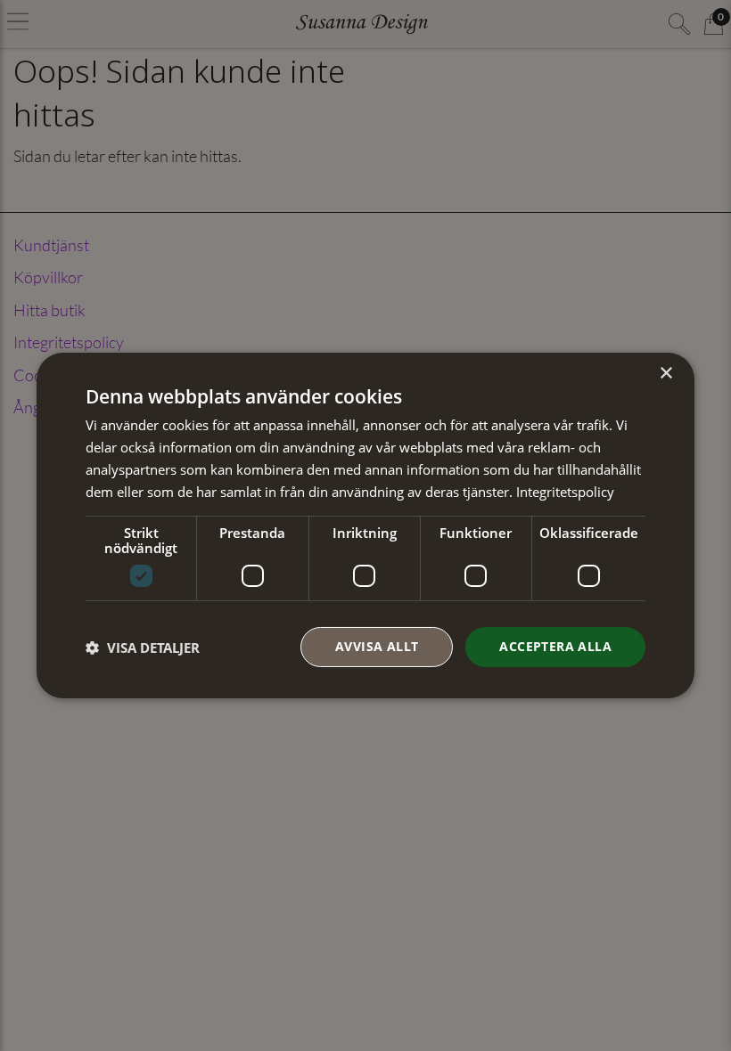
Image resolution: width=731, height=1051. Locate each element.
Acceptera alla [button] (555, 646)
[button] (143, 647)
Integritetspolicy (565, 492)
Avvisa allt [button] (376, 646)
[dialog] (365, 525)
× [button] (665, 373)
